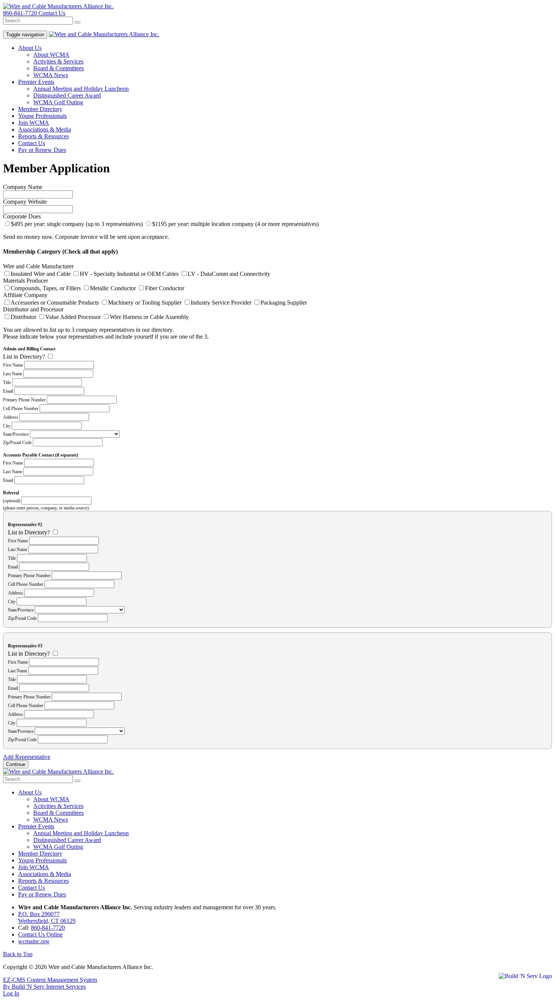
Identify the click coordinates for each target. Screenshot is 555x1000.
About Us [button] (30, 48)
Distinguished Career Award (67, 95)
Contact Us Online (40, 934)
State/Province (16, 434)
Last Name (12, 373)
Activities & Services (58, 61)
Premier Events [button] (36, 82)
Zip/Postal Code (17, 442)
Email (8, 391)
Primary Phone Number (24, 399)
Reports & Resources (43, 136)
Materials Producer (25, 280)
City (7, 426)
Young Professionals (42, 116)
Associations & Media (44, 129)
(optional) (11, 500)
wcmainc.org (33, 941)
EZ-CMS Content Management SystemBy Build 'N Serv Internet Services (50, 983)
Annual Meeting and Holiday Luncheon (81, 88)
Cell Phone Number (21, 408)
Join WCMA (33, 122)
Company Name (22, 187)
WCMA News (50, 75)
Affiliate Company (25, 295)
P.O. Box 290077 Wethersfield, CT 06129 (47, 917)
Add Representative (26, 757)
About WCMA (51, 54)
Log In (11, 993)
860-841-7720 (21, 13)
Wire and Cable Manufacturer (38, 266)
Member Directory (40, 109)
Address (10, 417)
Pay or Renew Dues (42, 150)
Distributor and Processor (33, 309)
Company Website (25, 201)
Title (7, 382)
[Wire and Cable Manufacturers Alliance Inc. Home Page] (58, 771)
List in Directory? (24, 356)
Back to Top (17, 954)
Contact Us (52, 13)
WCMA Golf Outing (58, 102)
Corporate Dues (22, 216)
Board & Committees (58, 68)
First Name (13, 365)
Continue (15, 764)
